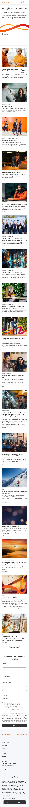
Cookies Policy (19, 793)
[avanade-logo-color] (6, 2)
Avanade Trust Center (9, 763)
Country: (4, 695)
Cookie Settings (10, 798)
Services (4, 745)
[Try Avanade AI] (21, 2)
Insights (4, 748)
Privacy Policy (15, 715)
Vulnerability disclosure (8, 765)
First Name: (5, 663)
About (4, 754)
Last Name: (5, 670)
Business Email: (6, 676)
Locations (5, 770)
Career (4, 751)
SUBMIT (14, 725)
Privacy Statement (6, 795)
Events (4, 756)
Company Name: (6, 682)
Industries (5, 742)
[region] (14, 793)
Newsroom (5, 761)
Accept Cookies (15, 802)
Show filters (5, 42)
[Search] (24, 2)
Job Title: (4, 689)
